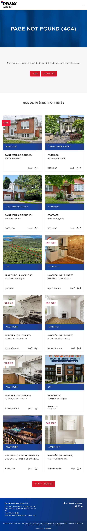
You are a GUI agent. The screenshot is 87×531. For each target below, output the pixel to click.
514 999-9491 (13, 513)
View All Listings (43, 484)
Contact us (49, 74)
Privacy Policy (30, 525)
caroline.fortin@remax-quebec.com (22, 515)
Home (35, 74)
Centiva (47, 528)
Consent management (54, 525)
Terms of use (40, 525)
